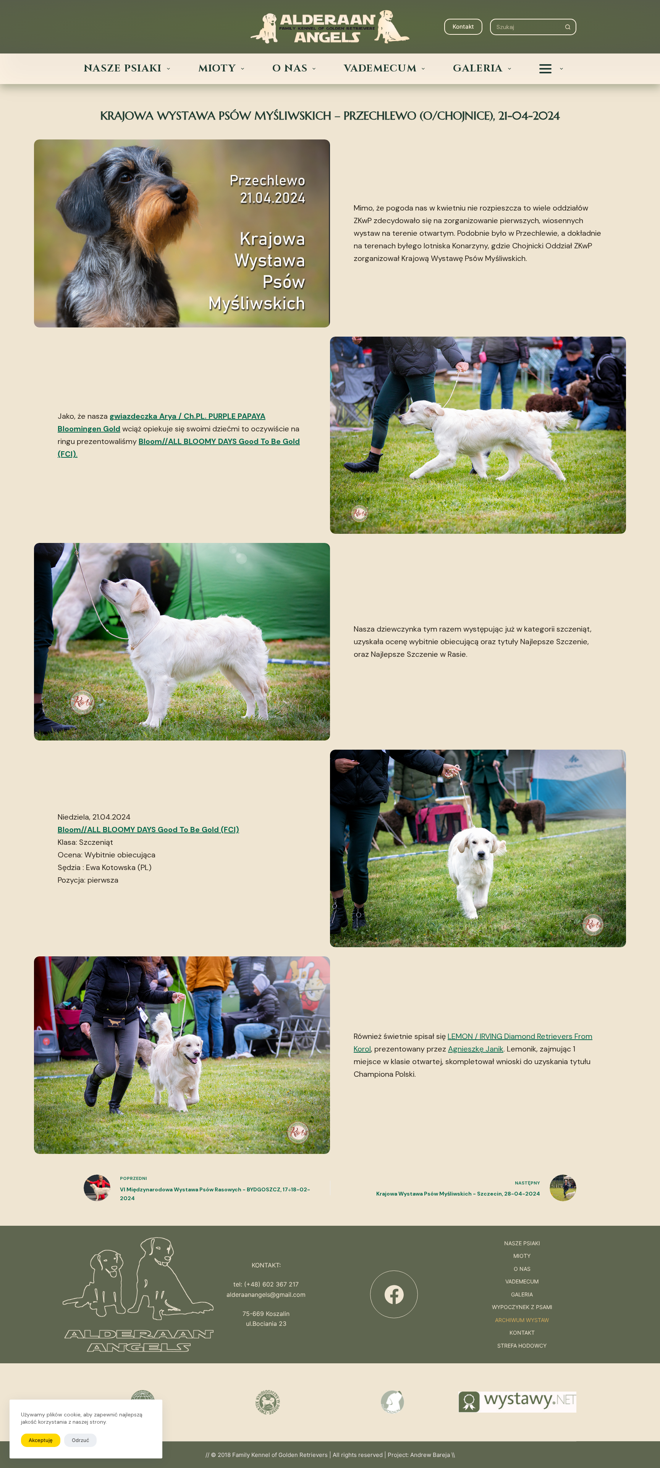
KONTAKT (522, 1332)
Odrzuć (80, 1440)
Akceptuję (41, 1440)
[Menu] (90, 27)
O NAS (290, 68)
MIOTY (217, 68)
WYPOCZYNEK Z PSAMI (522, 1307)
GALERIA (478, 68)
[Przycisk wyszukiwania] (568, 27)
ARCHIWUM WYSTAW (522, 1320)
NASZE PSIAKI (123, 68)
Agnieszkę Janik (475, 1049)
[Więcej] (551, 68)
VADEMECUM (380, 68)
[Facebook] (394, 1294)
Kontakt (463, 26)
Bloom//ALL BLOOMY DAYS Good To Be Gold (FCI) (148, 829)
